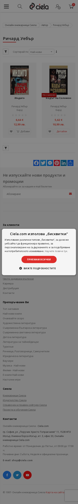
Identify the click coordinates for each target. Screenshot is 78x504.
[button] (39, 268)
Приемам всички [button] (39, 259)
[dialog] (39, 252)
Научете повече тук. (56, 251)
